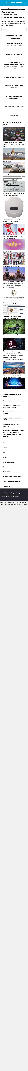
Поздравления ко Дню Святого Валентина (11, 425)
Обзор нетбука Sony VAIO (14, 54)
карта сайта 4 (4, 504)
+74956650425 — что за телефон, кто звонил (14, 87)
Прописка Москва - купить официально (13, 9)
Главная (5, 443)
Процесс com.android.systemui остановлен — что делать (11, 406)
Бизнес (5, 448)
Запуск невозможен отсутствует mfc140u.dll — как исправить (12, 419)
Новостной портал (14, 2)
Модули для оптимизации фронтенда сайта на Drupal (14, 45)
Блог (4, 452)
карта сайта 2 (12, 502)
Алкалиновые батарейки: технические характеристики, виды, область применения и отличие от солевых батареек (13, 433)
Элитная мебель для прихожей (14, 77)
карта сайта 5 (13, 504)
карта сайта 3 (21, 502)
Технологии (6, 486)
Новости (5, 467)
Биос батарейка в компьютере (14, 106)
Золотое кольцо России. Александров (13, 401)
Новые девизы (14, 115)
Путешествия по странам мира (12, 476)
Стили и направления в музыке (12, 481)
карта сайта (3, 502)
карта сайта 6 (22, 504)
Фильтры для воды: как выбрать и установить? (12, 412)
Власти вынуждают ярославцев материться (12, 395)
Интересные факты (8, 462)
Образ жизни (6, 472)
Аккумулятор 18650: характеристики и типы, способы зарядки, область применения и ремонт (14, 66)
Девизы (5, 457)
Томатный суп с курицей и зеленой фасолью (14, 97)
